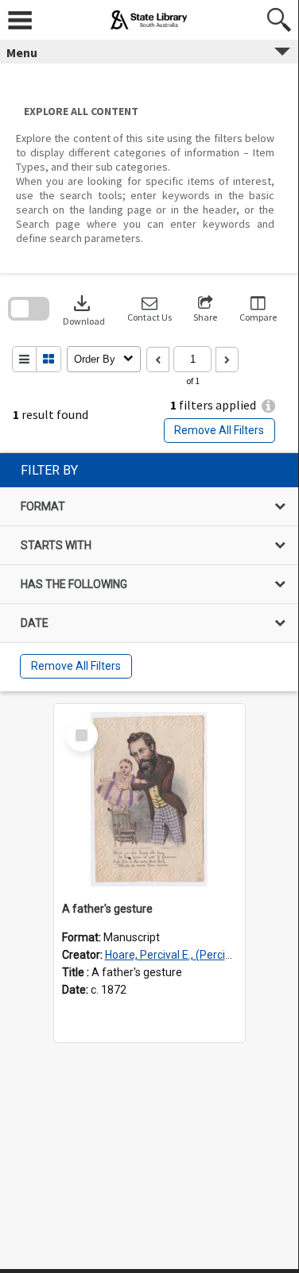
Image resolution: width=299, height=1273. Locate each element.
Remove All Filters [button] (219, 430)
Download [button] (84, 309)
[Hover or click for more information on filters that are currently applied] (268, 406)
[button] (149, 309)
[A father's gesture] (149, 799)
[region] (149, 572)
